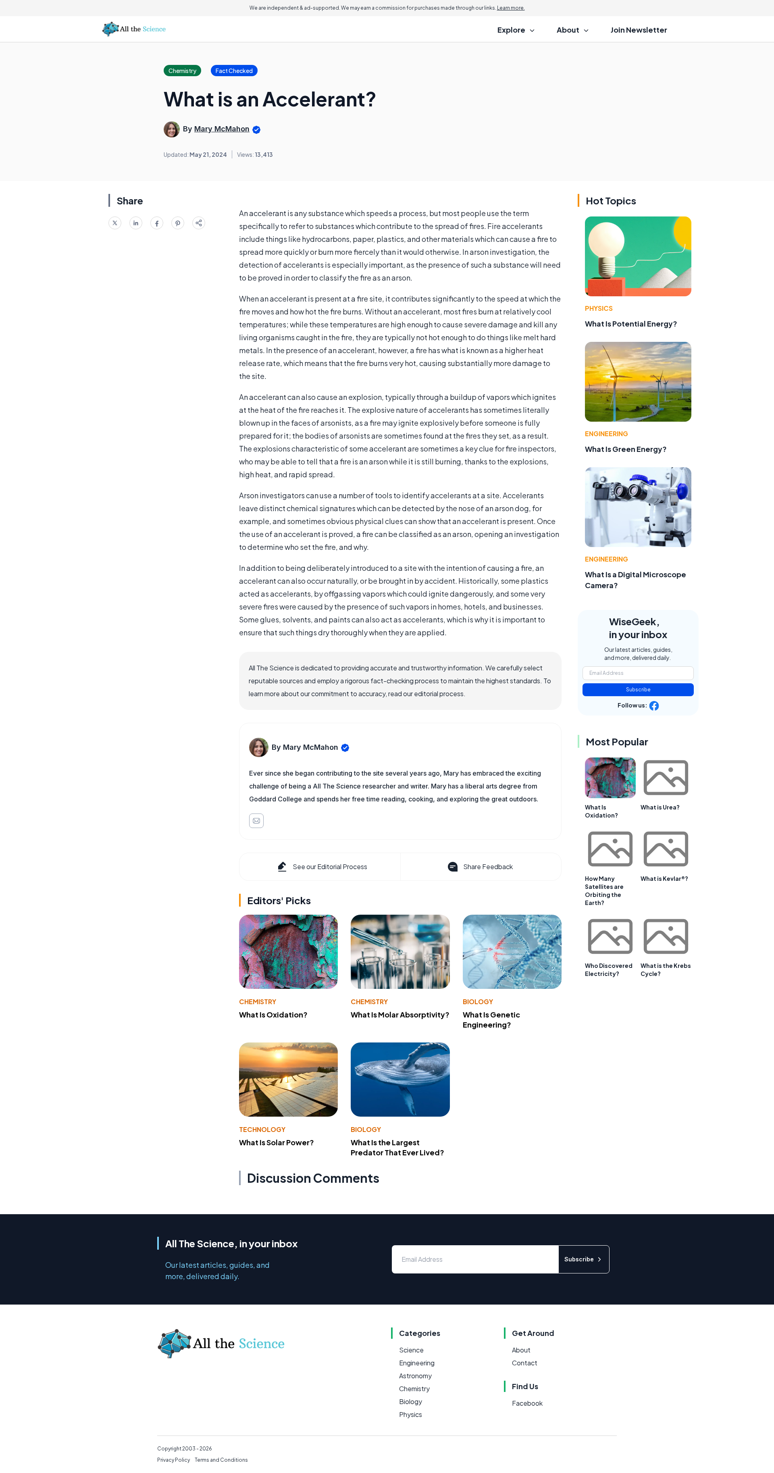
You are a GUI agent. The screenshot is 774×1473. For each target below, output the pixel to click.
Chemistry (257, 1001)
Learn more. (511, 8)
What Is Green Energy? (626, 449)
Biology (478, 1001)
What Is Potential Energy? (631, 323)
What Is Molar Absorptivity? (400, 1014)
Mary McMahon (222, 129)
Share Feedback (488, 866)
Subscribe (638, 690)
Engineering (606, 433)
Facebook (527, 1403)
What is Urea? (660, 807)
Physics (599, 308)
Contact (524, 1363)
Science (411, 1350)
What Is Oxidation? (273, 1014)
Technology (262, 1129)
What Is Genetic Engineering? (491, 1019)
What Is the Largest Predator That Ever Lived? (397, 1147)
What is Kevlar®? (664, 878)
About (521, 1350)
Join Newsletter (639, 29)
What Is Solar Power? (276, 1142)
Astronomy (415, 1375)
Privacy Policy (173, 1460)
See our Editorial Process (330, 866)
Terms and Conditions (221, 1460)
